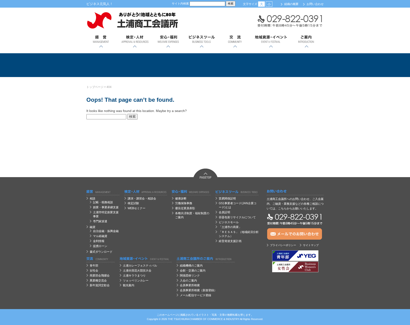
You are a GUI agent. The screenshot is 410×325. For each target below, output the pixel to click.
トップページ (94, 87)
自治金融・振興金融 (106, 231)
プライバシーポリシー (283, 245)
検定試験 (133, 203)
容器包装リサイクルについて (237, 217)
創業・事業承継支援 (106, 207)
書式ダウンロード (101, 251)
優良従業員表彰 (185, 208)
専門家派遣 (100, 221)
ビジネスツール (201, 41)
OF (205, 319)
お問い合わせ (315, 4)
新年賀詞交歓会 (100, 285)
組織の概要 (291, 4)
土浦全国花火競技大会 (137, 270)
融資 (92, 227)
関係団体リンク (190, 275)
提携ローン (100, 246)
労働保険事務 (183, 203)
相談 (92, 198)
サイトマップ (311, 245)
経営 (101, 41)
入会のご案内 (188, 280)
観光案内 (128, 285)
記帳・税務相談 (103, 202)
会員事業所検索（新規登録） (198, 290)
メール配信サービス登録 (195, 295)
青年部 (94, 265)
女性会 (94, 270)
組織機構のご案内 (191, 265)
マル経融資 (100, 236)
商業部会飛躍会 (100, 275)
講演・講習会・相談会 (142, 198)
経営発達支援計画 (230, 241)
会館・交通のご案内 (192, 270)
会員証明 (224, 212)
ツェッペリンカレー (136, 280)
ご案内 (306, 41)
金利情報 (98, 241)
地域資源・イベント (271, 41)
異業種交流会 (98, 280)
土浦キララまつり (134, 275)
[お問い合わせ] (295, 191)
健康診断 (180, 198)
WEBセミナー (136, 208)
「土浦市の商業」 (230, 227)
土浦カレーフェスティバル (140, 265)
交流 (235, 41)
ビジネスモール (229, 222)
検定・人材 (134, 41)
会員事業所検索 (190, 285)
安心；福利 (168, 41)
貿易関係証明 (227, 198)
